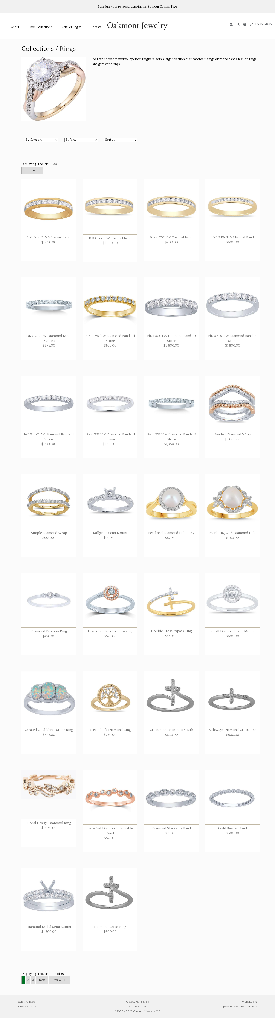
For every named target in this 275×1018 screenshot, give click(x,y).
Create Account (27, 1006)
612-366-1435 (262, 24)
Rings (68, 48)
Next (42, 980)
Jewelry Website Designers (240, 1006)
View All (59, 980)
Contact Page (168, 6)
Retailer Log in (71, 27)
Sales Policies (26, 1001)
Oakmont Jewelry (137, 26)
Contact (96, 27)
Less (32, 170)
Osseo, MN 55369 (137, 1001)
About (15, 27)
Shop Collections (40, 27)
